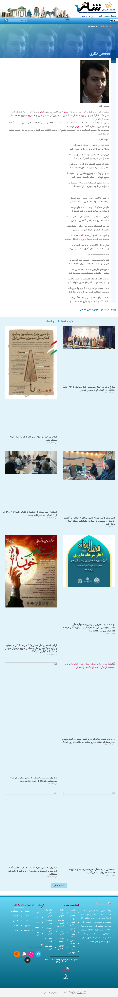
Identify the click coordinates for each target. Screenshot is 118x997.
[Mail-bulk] (24, 954)
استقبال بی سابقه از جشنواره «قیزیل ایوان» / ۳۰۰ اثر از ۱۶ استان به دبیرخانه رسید (30, 513)
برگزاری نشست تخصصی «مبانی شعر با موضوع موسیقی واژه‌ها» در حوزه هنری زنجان (33, 779)
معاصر (17, 115)
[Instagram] (27, 960)
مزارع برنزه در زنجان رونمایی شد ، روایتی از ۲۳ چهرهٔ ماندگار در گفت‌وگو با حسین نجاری (89, 388)
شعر (42, 112)
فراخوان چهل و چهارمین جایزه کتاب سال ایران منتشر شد (33, 438)
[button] (67, 20)
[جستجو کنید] (6, 20)
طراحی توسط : (49, 992)
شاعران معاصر (86, 309)
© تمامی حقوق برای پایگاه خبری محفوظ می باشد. (75, 993)
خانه (109, 26)
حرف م (111, 309)
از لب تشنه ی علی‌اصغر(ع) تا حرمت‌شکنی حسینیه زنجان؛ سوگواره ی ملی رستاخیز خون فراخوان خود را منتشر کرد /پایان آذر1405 (31, 648)
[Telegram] (38, 954)
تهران (77, 126)
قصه (80, 236)
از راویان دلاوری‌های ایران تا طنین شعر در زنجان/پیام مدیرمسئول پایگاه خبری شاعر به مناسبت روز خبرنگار (88, 740)
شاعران (102, 26)
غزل (84, 112)
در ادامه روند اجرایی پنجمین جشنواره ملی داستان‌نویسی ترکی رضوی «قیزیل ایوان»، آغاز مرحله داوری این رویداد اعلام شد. (89, 628)
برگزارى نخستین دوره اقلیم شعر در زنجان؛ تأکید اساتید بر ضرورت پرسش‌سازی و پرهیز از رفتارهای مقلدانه (32, 871)
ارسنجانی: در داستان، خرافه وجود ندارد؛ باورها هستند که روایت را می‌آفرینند (91, 871)
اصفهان (65, 112)
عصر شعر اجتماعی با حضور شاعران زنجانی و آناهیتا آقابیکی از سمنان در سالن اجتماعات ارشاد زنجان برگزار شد (89, 521)
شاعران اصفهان (100, 309)
